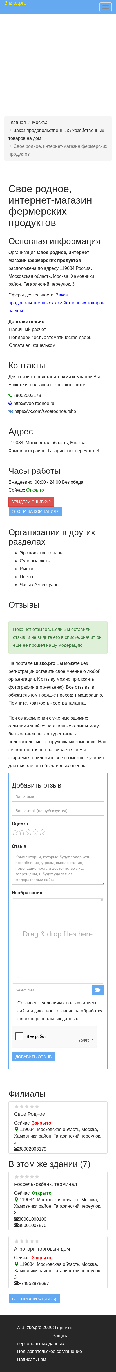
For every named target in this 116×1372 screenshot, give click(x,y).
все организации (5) (34, 1299)
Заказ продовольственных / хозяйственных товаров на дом (56, 303)
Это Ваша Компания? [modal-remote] (35, 511)
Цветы (26, 576)
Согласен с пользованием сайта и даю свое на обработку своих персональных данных (59, 1010)
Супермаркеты (35, 560)
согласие (64, 1010)
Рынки (26, 568)
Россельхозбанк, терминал (45, 1184)
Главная (17, 122)
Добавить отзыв (33, 1057)
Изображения (27, 892)
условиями (53, 1002)
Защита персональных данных (43, 1339)
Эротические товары (41, 552)
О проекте (63, 1327)
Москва (40, 122)
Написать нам (31, 1359)
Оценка (20, 823)
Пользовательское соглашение (49, 1351)
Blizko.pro (15, 3)
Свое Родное (29, 1114)
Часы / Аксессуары (39, 584)
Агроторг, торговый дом (42, 1249)
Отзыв (19, 846)
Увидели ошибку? (31, 502)
